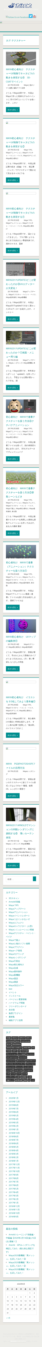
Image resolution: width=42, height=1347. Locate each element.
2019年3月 (14, 1122)
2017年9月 (14, 1174)
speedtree (26, 1048)
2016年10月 (14, 1213)
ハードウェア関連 (17, 1002)
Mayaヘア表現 (15, 950)
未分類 (14, 511)
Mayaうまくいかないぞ (19, 919)
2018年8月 (14, 1136)
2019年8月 (14, 1105)
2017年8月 (14, 1178)
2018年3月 (14, 1153)
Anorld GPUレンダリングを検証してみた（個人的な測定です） (20, 1248)
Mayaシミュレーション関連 (21, 929)
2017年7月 (14, 1181)
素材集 (12, 1016)
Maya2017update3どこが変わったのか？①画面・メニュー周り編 (21, 352)
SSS (33, 1048)
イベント (13, 992)
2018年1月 (14, 1160)
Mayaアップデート (17, 908)
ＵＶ (32, 1080)
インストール (15, 995)
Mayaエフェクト (29, 503)
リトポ (25, 1074)
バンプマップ (28, 1067)
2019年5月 (14, 1115)
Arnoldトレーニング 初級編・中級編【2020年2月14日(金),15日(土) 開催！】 (21, 1238)
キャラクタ (30, 1054)
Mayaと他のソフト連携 (19, 943)
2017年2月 (14, 1199)
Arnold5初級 (14, 901)
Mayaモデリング (29, 155)
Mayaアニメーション (14, 152)
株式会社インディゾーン (18, 1341)
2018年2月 (14, 1157)
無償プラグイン (16, 1013)
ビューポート (28, 1070)
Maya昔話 (13, 978)
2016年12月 (14, 1206)
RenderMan (16, 1044)
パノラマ (9, 1070)
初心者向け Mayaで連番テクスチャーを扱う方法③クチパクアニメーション (20, 421)
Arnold (15, 1038)
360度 (8, 1038)
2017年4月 (14, 1192)
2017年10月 (14, 1171)
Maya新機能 (22, 297)
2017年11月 (14, 1167)
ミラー (19, 1074)
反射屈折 (24, 1077)
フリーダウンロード (18, 1006)
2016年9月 (14, 1216)
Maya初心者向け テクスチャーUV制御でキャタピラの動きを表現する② (20, 142)
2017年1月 (14, 1202)
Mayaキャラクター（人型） (21, 926)
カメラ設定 (21, 1054)
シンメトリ (22, 1057)
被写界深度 (18, 1080)
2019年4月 (14, 1119)
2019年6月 (14, 1112)
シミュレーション (12, 1057)
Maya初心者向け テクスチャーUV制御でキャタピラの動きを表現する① (20, 213)
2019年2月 (14, 1126)
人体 (18, 1077)
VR (19, 1051)
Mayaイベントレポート (19, 915)
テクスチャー (31, 1061)
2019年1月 (14, 1129)
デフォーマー (11, 1067)
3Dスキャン (14, 898)
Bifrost (22, 1038)
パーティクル (18, 1070)
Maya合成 (13, 968)
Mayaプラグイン (16, 947)
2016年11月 (14, 1209)
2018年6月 (14, 1143)
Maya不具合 (14, 961)
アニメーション (11, 1054)
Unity (14, 1051)
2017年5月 (14, 1188)
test (10, 988)
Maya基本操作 (11, 297)
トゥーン (19, 1067)
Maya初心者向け (12, 158)
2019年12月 (14, 1101)
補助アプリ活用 (19, 88)
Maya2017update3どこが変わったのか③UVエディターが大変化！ (21, 284)
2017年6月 (14, 1185)
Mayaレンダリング (16, 363)
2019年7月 (14, 1108)
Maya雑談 (13, 981)
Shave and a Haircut (14, 1048)
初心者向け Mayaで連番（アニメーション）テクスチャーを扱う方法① (20, 566)
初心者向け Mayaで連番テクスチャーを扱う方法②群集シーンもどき (20, 492)
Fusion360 (10, 1041)
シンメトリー (11, 1061)
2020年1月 (14, 1098)
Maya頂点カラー (16, 985)
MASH (18, 1041)
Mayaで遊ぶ (27, 434)
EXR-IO (29, 1038)
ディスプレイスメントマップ (16, 1064)
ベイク (13, 1074)
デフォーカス (30, 1064)
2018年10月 (14, 1133)
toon (9, 1051)
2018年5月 (14, 1147)
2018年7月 (14, 1139)
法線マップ (10, 1080)
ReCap (9, 1044)
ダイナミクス (21, 1061)
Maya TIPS (28, 150)
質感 (25, 1080)
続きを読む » (13, 109)
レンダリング (11, 1077)
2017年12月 (14, 1164)
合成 (29, 1077)
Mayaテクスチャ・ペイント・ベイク (22, 294)
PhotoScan (25, 1041)
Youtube (24, 1051)
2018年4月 (14, 1150)
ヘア (8, 1074)
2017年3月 (14, 1195)
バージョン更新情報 (18, 999)
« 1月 (8, 1318)
